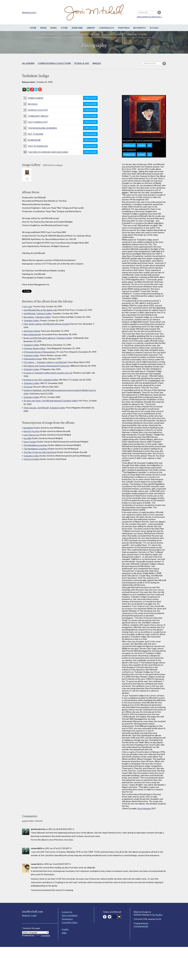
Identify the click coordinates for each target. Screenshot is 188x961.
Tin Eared (28, 386)
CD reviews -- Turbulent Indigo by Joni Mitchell (45, 362)
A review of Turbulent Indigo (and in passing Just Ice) (48, 373)
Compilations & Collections (54, 63)
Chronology (106, 28)
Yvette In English (62, 146)
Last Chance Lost (62, 122)
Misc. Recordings (114, 34)
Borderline (62, 140)
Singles (96, 63)
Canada (141, 145)
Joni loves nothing (32, 331)
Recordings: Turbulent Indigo (37, 317)
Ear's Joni (28, 306)
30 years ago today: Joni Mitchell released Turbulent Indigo (51, 400)
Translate (45, 935)
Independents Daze (33, 358)
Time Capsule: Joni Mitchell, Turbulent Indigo (44, 407)
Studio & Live (81, 63)
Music (53, 28)
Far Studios (157, 914)
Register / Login (29, 915)
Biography (139, 28)
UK (149, 145)
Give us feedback (70, 915)
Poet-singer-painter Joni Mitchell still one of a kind (46, 324)
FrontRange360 (141, 926)
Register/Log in (29, 12)
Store (64, 28)
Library (91, 28)
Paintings (123, 28)
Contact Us (67, 912)
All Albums (28, 63)
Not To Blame (62, 134)
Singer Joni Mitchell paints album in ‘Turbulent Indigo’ (48, 338)
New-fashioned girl (32, 334)
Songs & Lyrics (69, 34)
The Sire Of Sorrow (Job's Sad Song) (62, 152)
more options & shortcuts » (149, 16)
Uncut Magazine (144, 808)
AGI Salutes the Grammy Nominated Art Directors (47, 365)
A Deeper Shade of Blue (34, 348)
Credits (65, 929)
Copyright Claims (69, 922)
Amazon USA (129, 145)
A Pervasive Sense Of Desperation (39, 352)
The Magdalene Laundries (62, 128)
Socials (154, 28)
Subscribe (77, 28)
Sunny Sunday (62, 98)
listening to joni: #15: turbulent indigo (41, 379)
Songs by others (136, 34)
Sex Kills (62, 104)
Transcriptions (91, 34)
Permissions (67, 919)
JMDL (64, 933)
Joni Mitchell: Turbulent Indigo (38, 313)
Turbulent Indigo (62, 116)
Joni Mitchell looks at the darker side (40, 310)
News (43, 28)
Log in (24, 821)
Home (33, 28)
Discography (49, 34)
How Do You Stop (62, 110)
